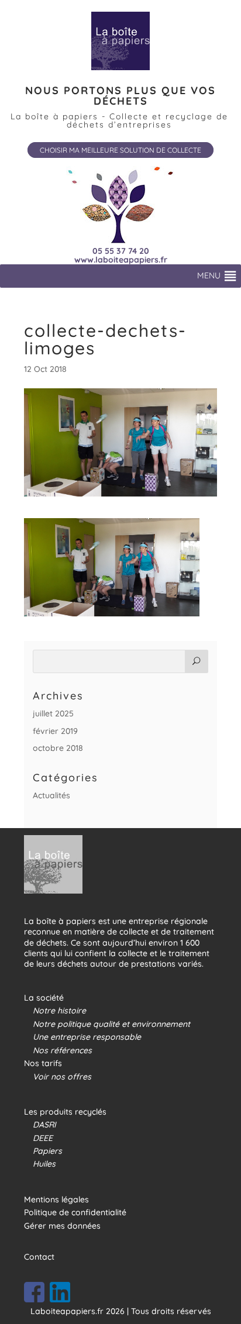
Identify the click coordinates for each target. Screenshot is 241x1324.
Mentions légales (56, 1199)
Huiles (44, 1163)
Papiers (47, 1151)
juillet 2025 (53, 713)
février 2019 (55, 731)
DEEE (43, 1138)
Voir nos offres (62, 1076)
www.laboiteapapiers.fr (120, 260)
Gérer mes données (62, 1225)
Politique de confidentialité (75, 1212)
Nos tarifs (43, 1063)
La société (44, 997)
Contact (39, 1256)
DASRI (44, 1124)
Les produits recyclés (65, 1111)
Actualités (51, 795)
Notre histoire (59, 1010)
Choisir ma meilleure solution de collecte (120, 150)
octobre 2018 (58, 748)
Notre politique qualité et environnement (111, 1024)
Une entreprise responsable (87, 1037)
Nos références (62, 1050)
